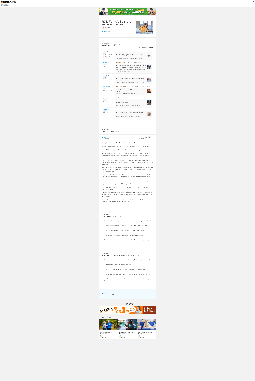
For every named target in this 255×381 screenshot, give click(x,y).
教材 (20, 5)
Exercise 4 (105, 253)
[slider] (105, 137)
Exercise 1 (105, 43)
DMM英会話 (104, 20)
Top (11, 5)
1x (149, 137)
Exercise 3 (105, 214)
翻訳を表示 (107, 31)
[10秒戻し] (146, 137)
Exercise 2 (105, 129)
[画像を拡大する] (144, 27)
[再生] (102, 137)
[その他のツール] (152, 137)
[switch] (103, 31)
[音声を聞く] (107, 51)
